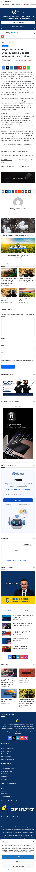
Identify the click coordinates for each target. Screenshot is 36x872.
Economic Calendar (6, 754)
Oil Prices (4, 779)
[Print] (29, 191)
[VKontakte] (22, 191)
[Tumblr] (13, 191)
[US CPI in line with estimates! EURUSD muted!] (6, 633)
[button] (33, 842)
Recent (27, 610)
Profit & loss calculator (7, 748)
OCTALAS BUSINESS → (18, 22)
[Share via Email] (26, 191)
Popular (9, 610)
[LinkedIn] (9, 191)
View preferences (18, 866)
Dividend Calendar (6, 751)
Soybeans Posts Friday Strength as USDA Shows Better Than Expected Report (8, 281)
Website (3, 353)
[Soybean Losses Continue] (9, 292)
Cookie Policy (11, 869)
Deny (18, 861)
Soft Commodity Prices (7, 768)
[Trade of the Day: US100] (6, 641)
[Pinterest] (16, 191)
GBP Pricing (4, 776)
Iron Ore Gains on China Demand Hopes (15, 36)
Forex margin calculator (8, 759)
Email (3, 345)
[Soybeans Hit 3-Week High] (27, 292)
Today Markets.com (6, 796)
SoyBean (5, 46)
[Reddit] (19, 191)
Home (4, 42)
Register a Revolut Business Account (18, 171)
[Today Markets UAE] (11, 33)
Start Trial (18, 500)
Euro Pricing (4, 773)
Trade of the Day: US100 (20, 639)
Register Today (18, 406)
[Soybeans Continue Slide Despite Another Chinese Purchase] (27, 272)
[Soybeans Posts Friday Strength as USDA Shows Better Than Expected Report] (9, 272)
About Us (26, 869)
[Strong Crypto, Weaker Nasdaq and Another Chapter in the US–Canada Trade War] (9, 673)
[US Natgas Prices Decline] (9, 693)
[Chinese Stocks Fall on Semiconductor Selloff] (6, 649)
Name (3, 338)
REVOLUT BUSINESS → (18, 27)
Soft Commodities (12, 42)
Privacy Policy (19, 869)
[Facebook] (3, 191)
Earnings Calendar (6, 756)
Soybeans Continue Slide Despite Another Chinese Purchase (26, 280)
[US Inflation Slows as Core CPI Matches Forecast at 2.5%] (6, 626)
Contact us (4, 791)
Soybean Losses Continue (6, 299)
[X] (6, 191)
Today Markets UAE (9, 60)
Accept (18, 856)
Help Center (4, 793)
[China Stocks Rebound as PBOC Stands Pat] (6, 618)
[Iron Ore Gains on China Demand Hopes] (27, 673)
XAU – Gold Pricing (6, 771)
